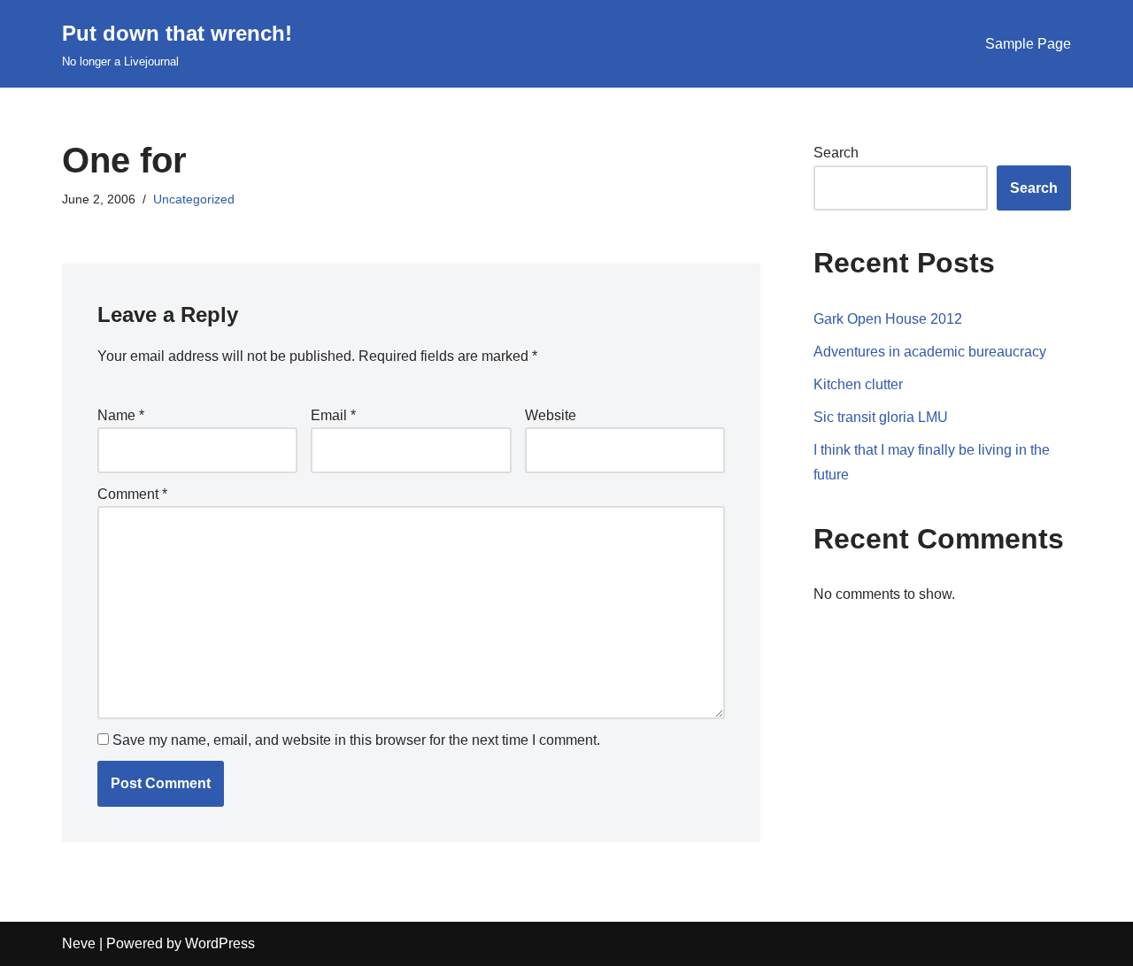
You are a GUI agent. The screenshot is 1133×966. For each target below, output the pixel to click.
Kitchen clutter (858, 384)
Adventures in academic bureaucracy (929, 351)
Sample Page (1028, 43)
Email (333, 415)
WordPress (220, 943)
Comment (132, 494)
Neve (79, 943)
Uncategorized (194, 199)
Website (550, 415)
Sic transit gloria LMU (880, 417)
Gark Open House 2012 (887, 318)
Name (120, 415)
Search (836, 152)
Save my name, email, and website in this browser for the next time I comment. (356, 740)
